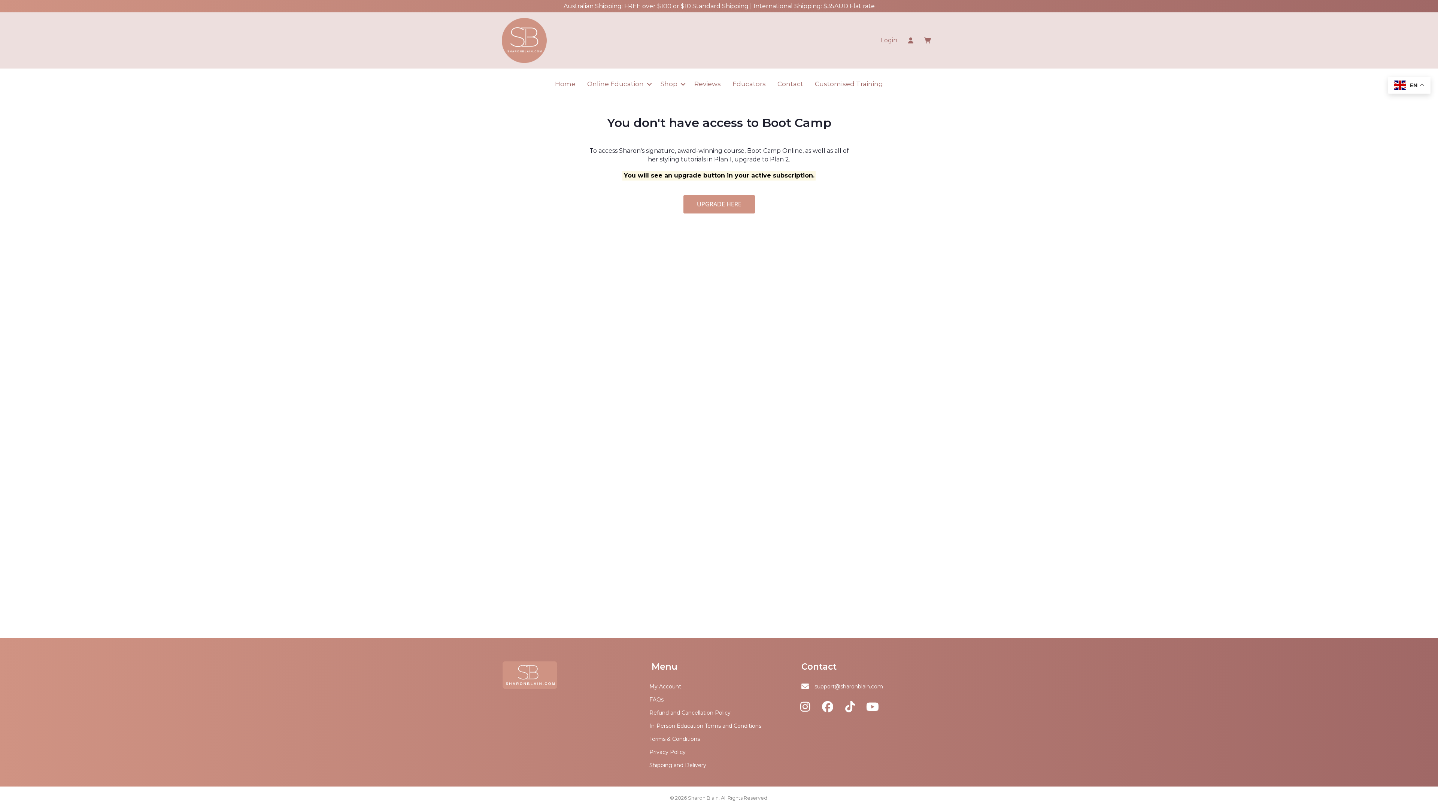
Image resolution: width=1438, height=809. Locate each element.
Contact (790, 84)
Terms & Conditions (674, 739)
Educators (749, 84)
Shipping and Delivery (677, 765)
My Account (665, 686)
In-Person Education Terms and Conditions (705, 725)
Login (889, 40)
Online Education (615, 84)
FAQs (656, 699)
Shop (669, 84)
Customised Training (849, 84)
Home (565, 84)
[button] (649, 84)
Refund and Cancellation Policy (690, 712)
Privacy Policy (667, 752)
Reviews (707, 84)
